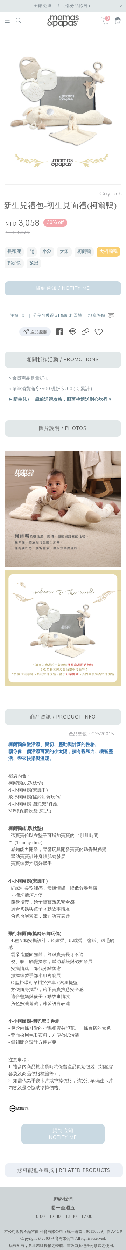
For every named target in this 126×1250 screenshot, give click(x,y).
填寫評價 (97, 315)
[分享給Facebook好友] (59, 331)
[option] (61, 109)
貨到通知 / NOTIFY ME (63, 288)
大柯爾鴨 (108, 251)
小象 (46, 251)
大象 (64, 251)
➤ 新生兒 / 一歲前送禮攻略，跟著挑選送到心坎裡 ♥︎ (60, 399)
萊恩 (33, 263)
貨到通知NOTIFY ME (63, 1134)
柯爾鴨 (84, 251)
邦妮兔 (14, 263)
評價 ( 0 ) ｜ (21, 315)
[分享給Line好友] (72, 331)
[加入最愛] (98, 331)
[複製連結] (85, 331)
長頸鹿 (14, 251)
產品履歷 (38, 332)
